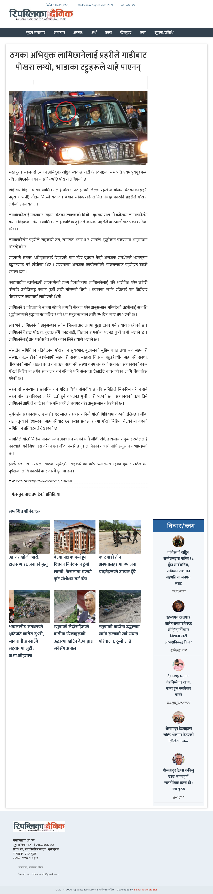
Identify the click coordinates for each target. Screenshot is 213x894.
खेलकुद (125, 32)
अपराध (78, 32)
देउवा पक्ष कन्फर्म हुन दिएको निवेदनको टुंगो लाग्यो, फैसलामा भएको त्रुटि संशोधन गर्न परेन (73, 568)
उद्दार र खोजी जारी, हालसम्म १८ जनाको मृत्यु (28, 561)
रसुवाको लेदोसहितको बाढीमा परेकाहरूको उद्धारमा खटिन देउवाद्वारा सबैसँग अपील (74, 637)
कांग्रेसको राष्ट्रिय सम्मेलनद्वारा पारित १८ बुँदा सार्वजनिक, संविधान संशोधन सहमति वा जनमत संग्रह (178, 568)
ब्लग (143, 32)
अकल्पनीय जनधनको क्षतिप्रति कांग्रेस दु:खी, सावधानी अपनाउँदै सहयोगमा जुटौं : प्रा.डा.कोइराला (26, 641)
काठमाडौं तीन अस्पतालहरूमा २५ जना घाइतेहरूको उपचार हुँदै (117, 564)
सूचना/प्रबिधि (164, 32)
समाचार (59, 32)
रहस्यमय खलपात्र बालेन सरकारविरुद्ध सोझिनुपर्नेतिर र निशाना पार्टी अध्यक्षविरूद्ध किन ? (178, 630)
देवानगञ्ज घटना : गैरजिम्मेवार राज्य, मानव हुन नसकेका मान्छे (178, 685)
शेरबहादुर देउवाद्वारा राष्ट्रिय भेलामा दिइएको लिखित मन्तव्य (178, 735)
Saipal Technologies (145, 889)
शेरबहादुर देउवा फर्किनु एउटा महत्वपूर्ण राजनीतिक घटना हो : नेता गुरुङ (178, 779)
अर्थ (94, 32)
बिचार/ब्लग (181, 526)
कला (108, 32)
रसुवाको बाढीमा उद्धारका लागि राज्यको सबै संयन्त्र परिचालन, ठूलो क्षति (119, 634)
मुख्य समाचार (35, 32)
